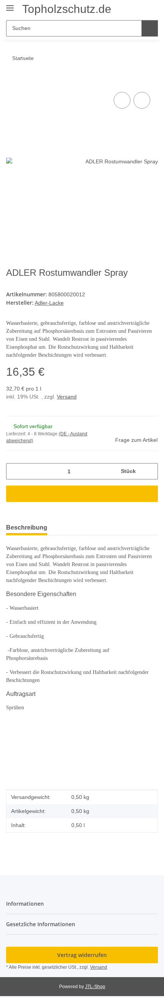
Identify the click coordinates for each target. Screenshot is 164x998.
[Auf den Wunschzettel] (141, 100)
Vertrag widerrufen (82, 954)
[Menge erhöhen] (149, 471)
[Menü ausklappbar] (10, 4)
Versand (67, 397)
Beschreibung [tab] (26, 527)
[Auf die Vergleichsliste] (122, 100)
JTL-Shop (95, 986)
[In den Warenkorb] (12, 81)
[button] (127, 8)
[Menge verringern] (14, 471)
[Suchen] (149, 28)
